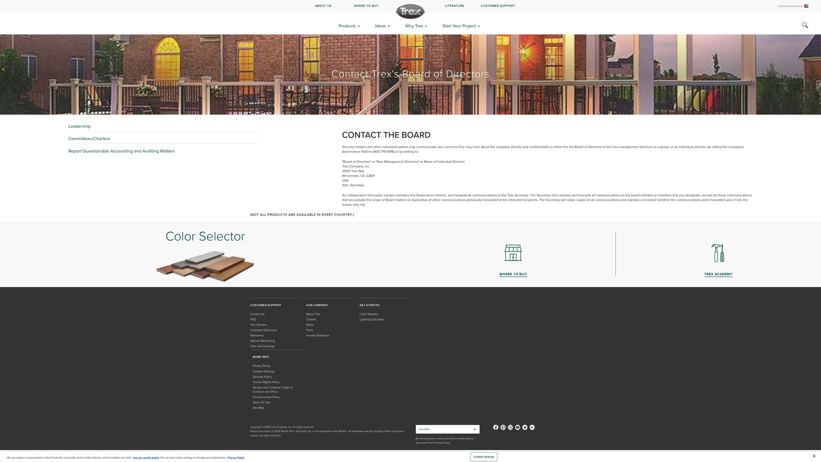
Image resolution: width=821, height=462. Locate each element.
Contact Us (257, 314)
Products (347, 25)
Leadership (79, 126)
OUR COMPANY (317, 305)
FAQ (253, 319)
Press (309, 330)
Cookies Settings (483, 457)
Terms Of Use (261, 402)
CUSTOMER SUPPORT (498, 6)
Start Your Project (459, 25)
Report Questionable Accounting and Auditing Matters (121, 151)
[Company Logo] (410, 11)
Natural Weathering (262, 341)
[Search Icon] (805, 25)
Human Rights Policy (266, 382)
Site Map (258, 408)
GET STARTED (370, 305)
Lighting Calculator (372, 319)
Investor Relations (317, 335)
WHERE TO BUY (366, 6)
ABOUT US (323, 6)
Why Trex (414, 25)
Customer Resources (263, 330)
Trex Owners (258, 325)
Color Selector (369, 314)
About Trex (313, 314)
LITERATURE (454, 6)
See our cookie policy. (146, 458)
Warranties (256, 335)
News (309, 325)
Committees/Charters (89, 138)
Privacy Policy (261, 366)
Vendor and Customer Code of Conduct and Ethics (272, 389)
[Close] (814, 456)
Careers (311, 319)
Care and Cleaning (262, 346)
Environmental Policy (266, 397)
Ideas (380, 25)
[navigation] (410, 6)
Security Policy (262, 377)
